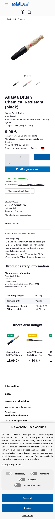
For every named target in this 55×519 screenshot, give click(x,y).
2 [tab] (27, 75)
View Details (27, 515)
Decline (27, 508)
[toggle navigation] (6, 2)
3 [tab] (30, 75)
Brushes (18, 211)
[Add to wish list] (32, 190)
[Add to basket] (42, 157)
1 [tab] (25, 75)
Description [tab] (11, 223)
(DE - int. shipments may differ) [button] (31, 185)
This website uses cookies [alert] (27, 427)
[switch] (9, 473)
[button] (49, 4)
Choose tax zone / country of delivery (22, 148)
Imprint (19, 464)
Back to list (11, 19)
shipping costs (30, 136)
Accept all (27, 498)
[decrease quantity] (8, 157)
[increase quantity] (16, 163)
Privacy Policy (7, 464)
